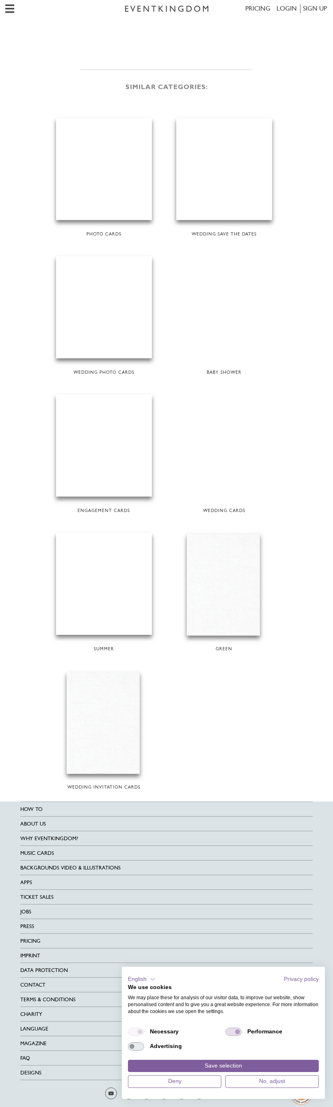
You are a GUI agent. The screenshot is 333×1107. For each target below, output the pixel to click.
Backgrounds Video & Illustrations (70, 868)
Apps (26, 882)
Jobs (25, 912)
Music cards (37, 853)
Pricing (257, 8)
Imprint (30, 955)
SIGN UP (315, 8)
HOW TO (31, 809)
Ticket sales (37, 897)
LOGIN (287, 8)
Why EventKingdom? (49, 838)
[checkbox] (136, 1032)
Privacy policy (301, 979)
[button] (142, 979)
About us (33, 824)
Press (27, 926)
